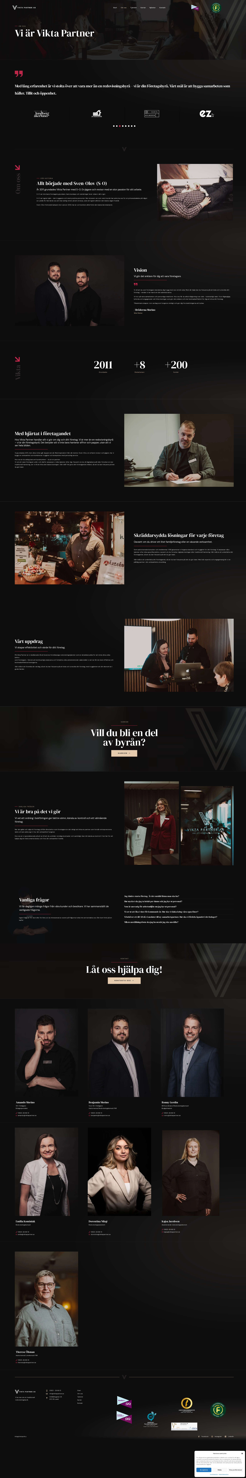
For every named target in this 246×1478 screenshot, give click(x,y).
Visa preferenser (235, 1470)
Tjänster (133, 8)
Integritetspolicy (224, 1474)
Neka (219, 1470)
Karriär (143, 8)
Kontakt (162, 8)
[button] (242, 1453)
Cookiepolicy (214, 1474)
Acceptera (204, 1470)
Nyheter (153, 8)
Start (115, 8)
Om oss (124, 8)
